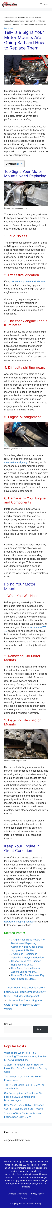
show (19, 164)
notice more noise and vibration (28, 281)
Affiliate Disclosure (17, 1193)
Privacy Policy (37, 1193)
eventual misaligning (15, 462)
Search (8, 1024)
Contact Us (26, 1198)
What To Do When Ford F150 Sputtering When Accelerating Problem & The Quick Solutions (25, 1056)
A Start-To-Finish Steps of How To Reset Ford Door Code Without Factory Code (25, 1068)
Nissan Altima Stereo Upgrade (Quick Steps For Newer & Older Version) (23, 1004)
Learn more (8, 28)
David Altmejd (35, 1203)
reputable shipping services (19, 921)
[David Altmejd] (9, 4)
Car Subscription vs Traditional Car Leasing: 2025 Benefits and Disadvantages (23, 1097)
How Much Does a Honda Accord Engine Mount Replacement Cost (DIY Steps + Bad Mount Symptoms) (25, 991)
